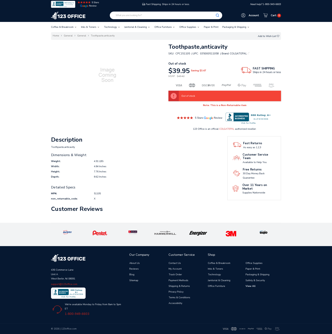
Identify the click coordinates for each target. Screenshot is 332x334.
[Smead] (132, 232)
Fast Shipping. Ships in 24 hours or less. (168, 4)
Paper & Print (211, 27)
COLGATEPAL (226, 129)
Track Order (175, 274)
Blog (131, 274)
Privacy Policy (176, 291)
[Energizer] (198, 233)
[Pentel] (100, 232)
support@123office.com (64, 284)
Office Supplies (188, 27)
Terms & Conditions (179, 297)
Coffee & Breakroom (62, 27)
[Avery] (67, 232)
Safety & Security (255, 280)
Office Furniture (163, 27)
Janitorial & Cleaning (135, 27)
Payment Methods (178, 280)
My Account (175, 268)
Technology (111, 27)
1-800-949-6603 (77, 314)
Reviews (134, 268)
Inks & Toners (89, 27)
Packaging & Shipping (234, 27)
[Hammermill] (165, 232)
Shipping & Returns (179, 286)
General (68, 35)
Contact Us (175, 263)
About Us (134, 263)
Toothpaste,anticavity (103, 35)
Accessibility (175, 303)
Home (56, 35)
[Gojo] (264, 232)
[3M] (231, 233)
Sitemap (133, 280)
